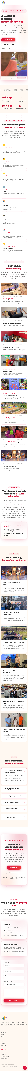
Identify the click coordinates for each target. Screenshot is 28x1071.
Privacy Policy (4, 1066)
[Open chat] (25, 1068)
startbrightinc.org (5, 1058)
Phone (5, 968)
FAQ (2, 1041)
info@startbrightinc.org (11, 933)
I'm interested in (8, 981)
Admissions (3, 1036)
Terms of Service (13, 1066)
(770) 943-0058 (9, 930)
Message (6, 988)
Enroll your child (14, 872)
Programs (3, 1032)
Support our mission (8, 44)
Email (5, 975)
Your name (6, 962)
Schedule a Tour (5, 1039)
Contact (3, 1043)
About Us (3, 1034)
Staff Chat (3, 1045)
